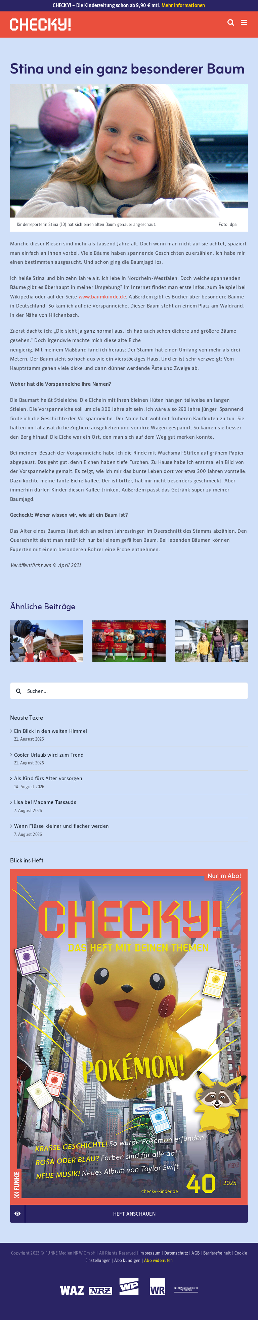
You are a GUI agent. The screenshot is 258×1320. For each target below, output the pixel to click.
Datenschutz (176, 1253)
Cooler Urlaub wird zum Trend (49, 755)
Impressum (150, 1253)
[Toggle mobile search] (230, 22)
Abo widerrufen (158, 1260)
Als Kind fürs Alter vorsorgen (48, 778)
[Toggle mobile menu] (244, 22)
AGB (195, 1253)
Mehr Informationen (183, 5)
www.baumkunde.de (102, 296)
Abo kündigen (127, 1260)
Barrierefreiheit (217, 1253)
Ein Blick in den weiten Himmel (50, 731)
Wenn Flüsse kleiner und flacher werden (61, 826)
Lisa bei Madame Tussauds (45, 802)
